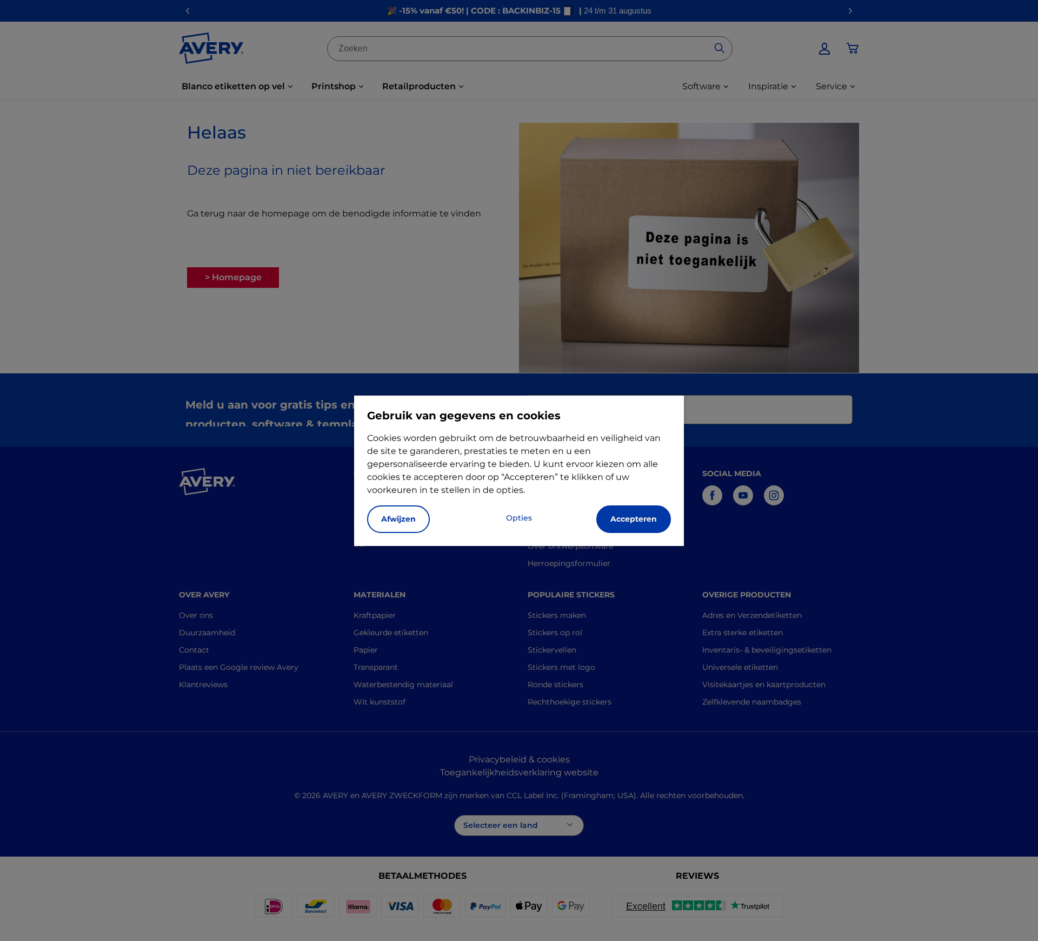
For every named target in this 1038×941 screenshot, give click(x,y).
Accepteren (633, 519)
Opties (519, 518)
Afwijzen (398, 519)
